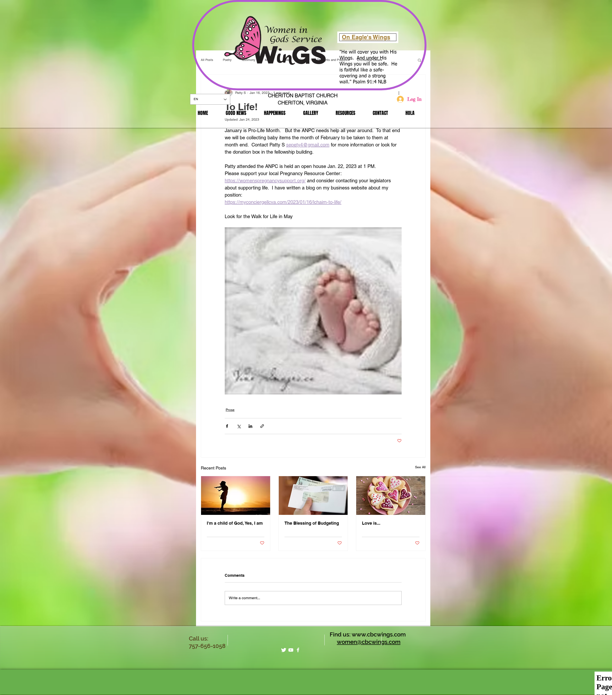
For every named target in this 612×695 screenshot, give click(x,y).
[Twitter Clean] (284, 650)
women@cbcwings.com (368, 641)
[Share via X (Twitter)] (238, 426)
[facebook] (298, 650)
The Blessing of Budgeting (311, 523)
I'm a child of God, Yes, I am (235, 523)
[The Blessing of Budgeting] (313, 495)
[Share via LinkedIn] (250, 426)
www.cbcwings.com (379, 634)
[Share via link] (262, 426)
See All (420, 467)
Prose (230, 410)
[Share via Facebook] (227, 426)
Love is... (371, 523)
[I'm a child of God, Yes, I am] (235, 495)
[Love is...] (390, 495)
